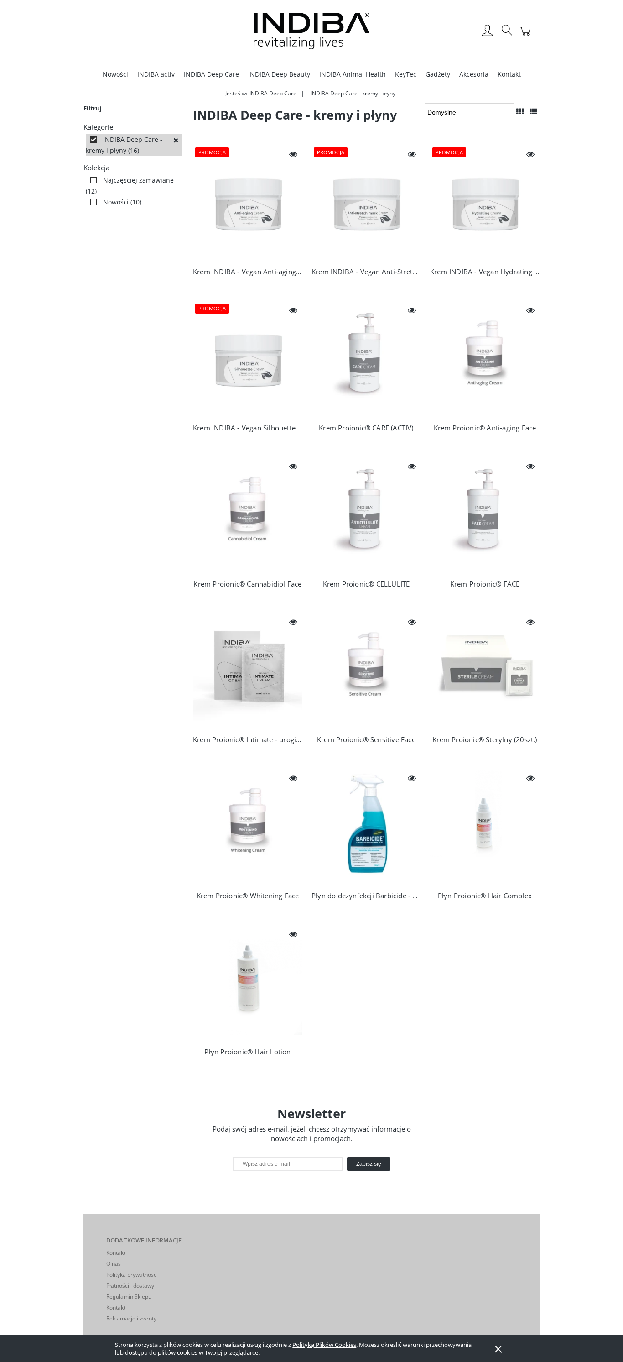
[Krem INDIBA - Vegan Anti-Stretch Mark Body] (366, 202)
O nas (113, 1264)
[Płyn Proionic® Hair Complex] (485, 826)
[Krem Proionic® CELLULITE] (366, 514)
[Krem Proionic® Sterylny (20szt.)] (485, 670)
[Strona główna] (311, 31)
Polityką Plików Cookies (324, 1345)
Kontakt (115, 1253)
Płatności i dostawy (130, 1285)
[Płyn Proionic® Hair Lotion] (247, 982)
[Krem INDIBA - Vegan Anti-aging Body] (247, 202)
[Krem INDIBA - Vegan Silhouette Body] (247, 358)
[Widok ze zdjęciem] (520, 111)
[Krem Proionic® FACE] (485, 514)
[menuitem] (115, 74)
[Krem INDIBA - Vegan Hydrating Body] (485, 202)
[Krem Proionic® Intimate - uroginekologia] (247, 670)
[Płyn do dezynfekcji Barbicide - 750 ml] (366, 826)
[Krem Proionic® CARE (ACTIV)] (366, 358)
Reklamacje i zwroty (131, 1318)
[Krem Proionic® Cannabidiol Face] (247, 514)
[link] (134, 145)
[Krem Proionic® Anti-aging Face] (485, 358)
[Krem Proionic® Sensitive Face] (366, 670)
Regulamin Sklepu (128, 1296)
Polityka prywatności (132, 1274)
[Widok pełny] (533, 111)
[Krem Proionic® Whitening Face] (247, 826)
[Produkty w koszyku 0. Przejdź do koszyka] (526, 35)
